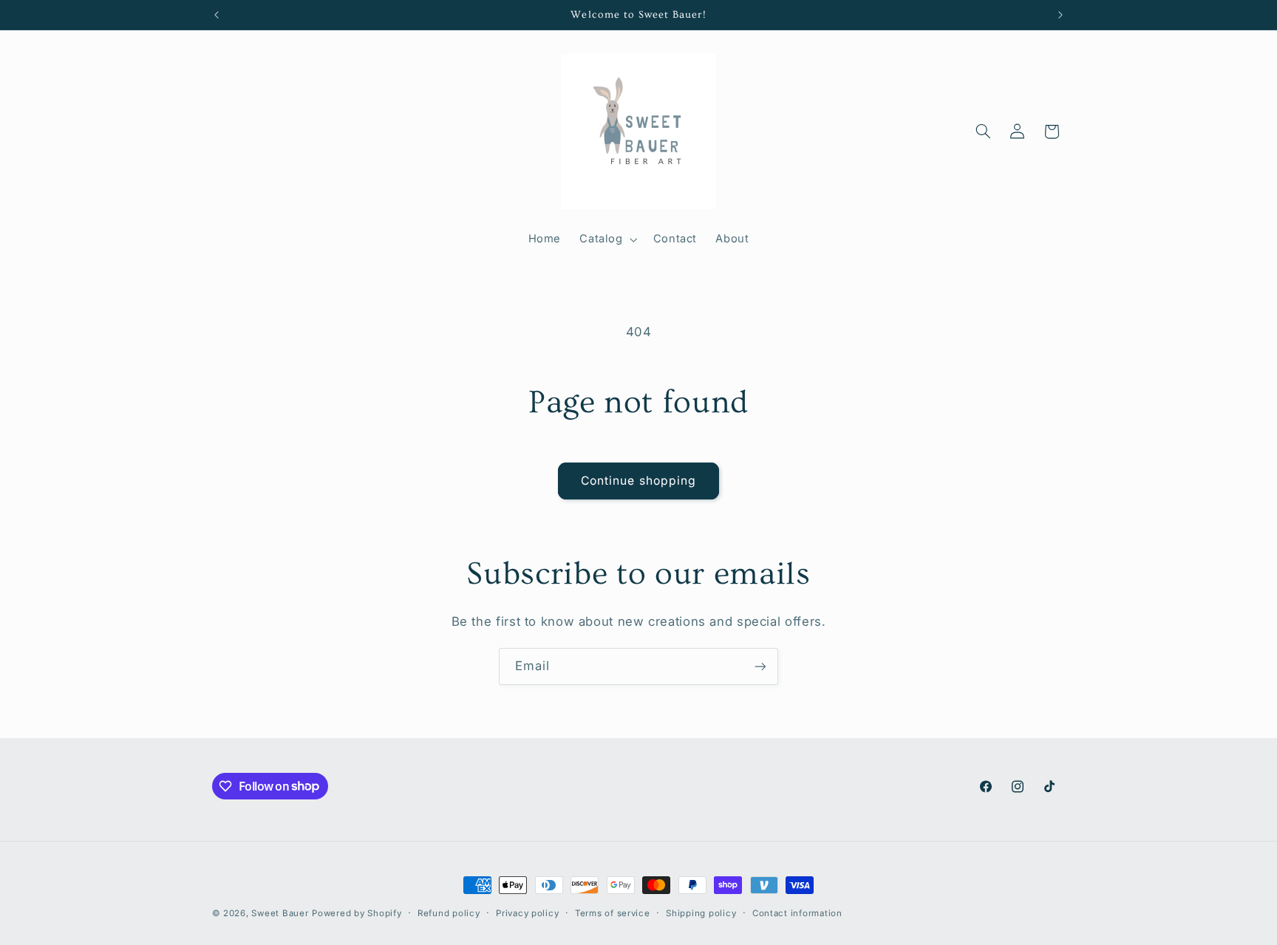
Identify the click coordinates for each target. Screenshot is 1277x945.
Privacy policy (527, 913)
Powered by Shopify (356, 913)
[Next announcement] (1060, 15)
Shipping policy (701, 913)
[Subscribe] (760, 666)
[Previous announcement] (216, 15)
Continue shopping (638, 481)
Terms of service (612, 913)
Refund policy (449, 913)
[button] (607, 239)
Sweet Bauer (279, 913)
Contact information (797, 913)
